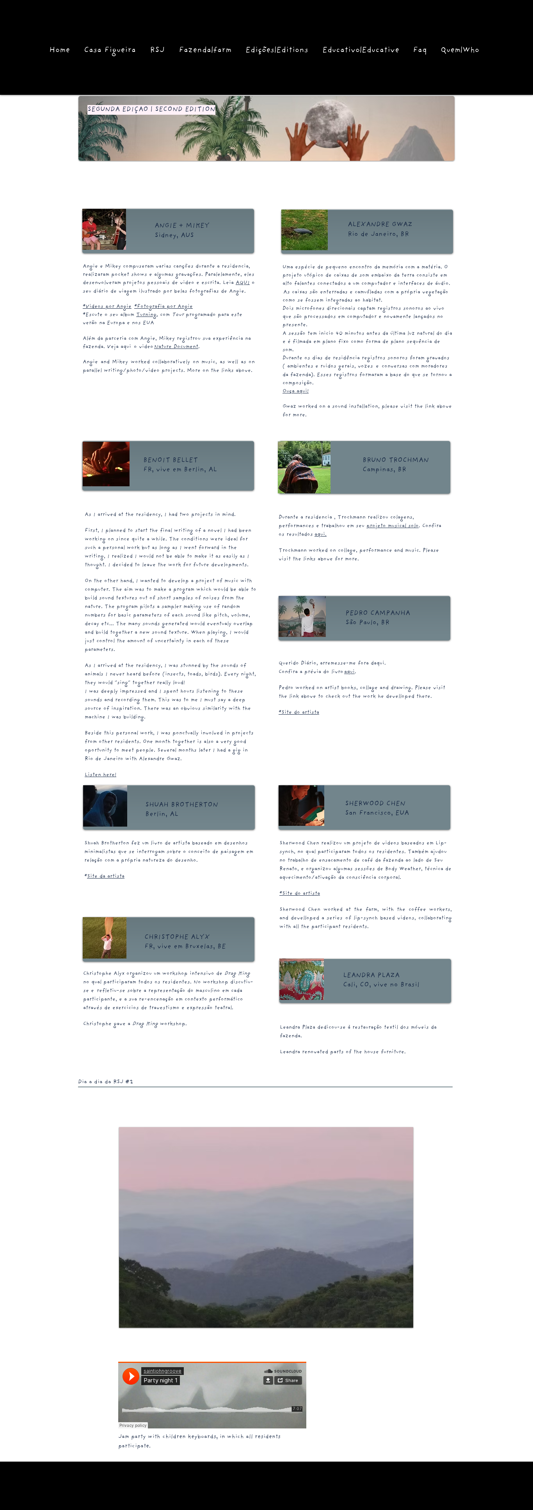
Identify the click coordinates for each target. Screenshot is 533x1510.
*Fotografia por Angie (163, 307)
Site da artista (105, 876)
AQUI (243, 283)
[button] (266, 1227)
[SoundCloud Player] (212, 1395)
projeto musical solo (392, 526)
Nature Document (176, 347)
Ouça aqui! (295, 391)
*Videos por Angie (107, 307)
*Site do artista (299, 713)
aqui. (320, 535)
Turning (146, 315)
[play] (394, 1321)
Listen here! (100, 775)
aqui (349, 672)
